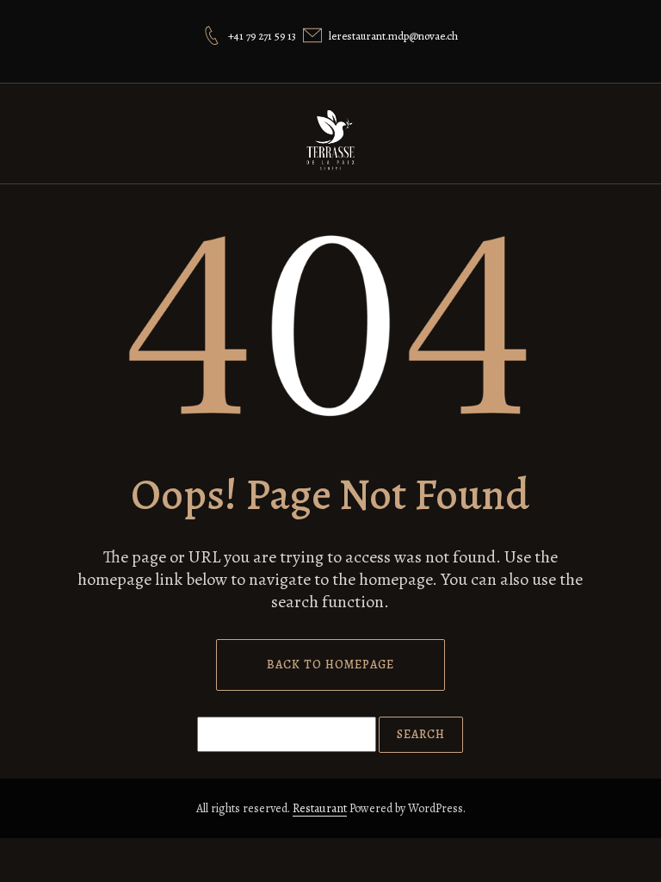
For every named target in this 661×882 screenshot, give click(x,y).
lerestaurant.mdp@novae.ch (393, 35)
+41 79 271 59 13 (262, 35)
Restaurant (320, 808)
